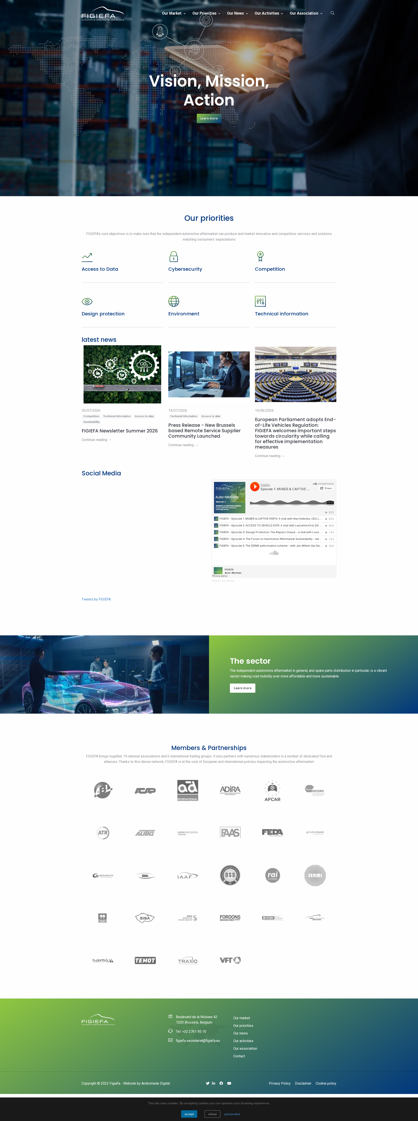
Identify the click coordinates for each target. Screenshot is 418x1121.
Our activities (267, 13)
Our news (236, 13)
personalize (232, 1114)
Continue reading (94, 440)
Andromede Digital (156, 1083)
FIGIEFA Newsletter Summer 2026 (120, 431)
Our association (304, 13)
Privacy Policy (280, 1083)
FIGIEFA (216, 581)
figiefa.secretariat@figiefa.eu (198, 1041)
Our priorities (204, 13)
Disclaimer (303, 1083)
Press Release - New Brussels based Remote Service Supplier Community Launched (204, 430)
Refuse (212, 1114)
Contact (239, 1056)
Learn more (209, 118)
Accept (189, 1114)
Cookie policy (326, 1083)
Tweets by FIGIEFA (96, 599)
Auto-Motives (228, 581)
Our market (172, 13)
